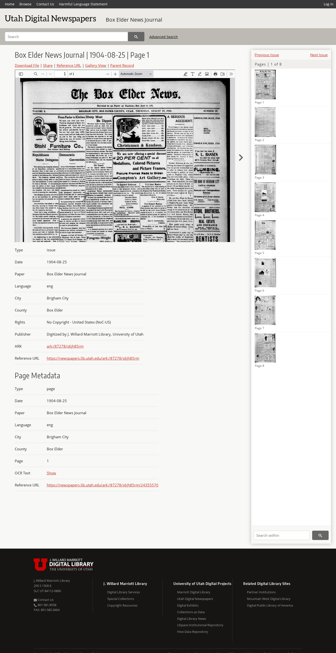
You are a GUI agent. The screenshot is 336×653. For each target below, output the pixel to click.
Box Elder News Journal (134, 19)
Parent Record (122, 65)
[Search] (136, 36)
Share (48, 65)
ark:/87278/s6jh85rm (65, 346)
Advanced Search (163, 36)
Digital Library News (191, 618)
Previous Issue (267, 54)
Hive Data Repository (192, 631)
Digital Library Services (123, 592)
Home (10, 4)
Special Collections (120, 598)
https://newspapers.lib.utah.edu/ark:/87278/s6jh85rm (93, 358)
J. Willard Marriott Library (52, 580)
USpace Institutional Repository (200, 625)
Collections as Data (191, 612)
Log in (329, 4)
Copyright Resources (122, 605)
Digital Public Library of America (270, 605)
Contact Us (45, 4)
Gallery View (95, 65)
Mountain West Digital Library (268, 598)
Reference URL (69, 65)
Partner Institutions (261, 592)
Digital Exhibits (188, 605)
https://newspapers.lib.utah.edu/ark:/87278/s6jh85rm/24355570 (102, 485)
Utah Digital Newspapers (195, 598)
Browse (25, 4)
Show (51, 472)
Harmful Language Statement (83, 4)
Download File (27, 65)
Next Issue (319, 54)
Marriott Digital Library (193, 592)
